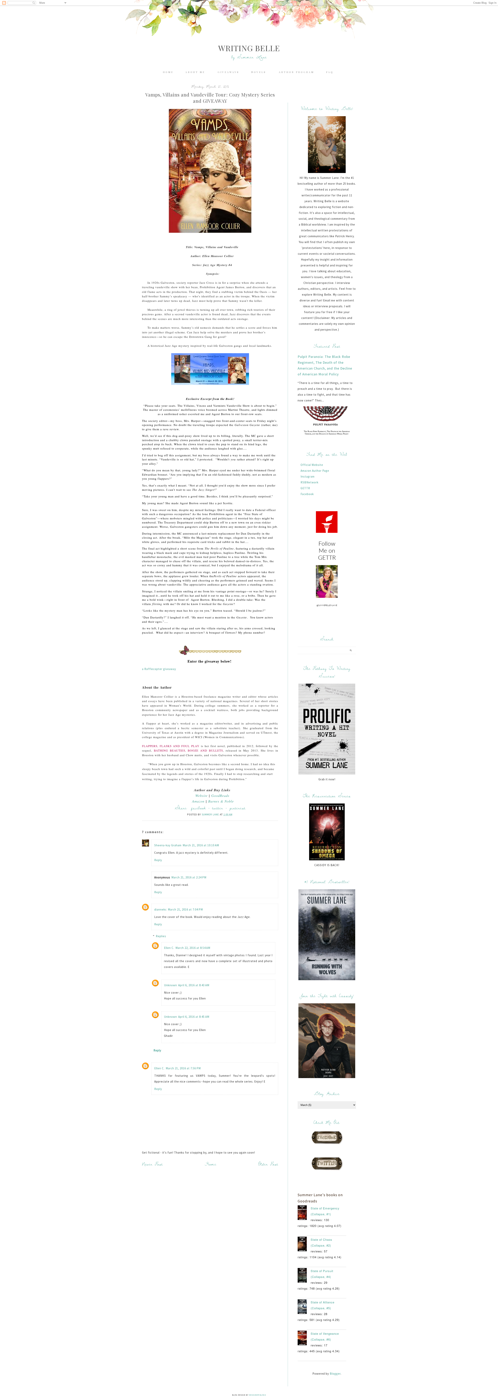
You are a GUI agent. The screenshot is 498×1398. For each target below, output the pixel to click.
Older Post (268, 1164)
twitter (217, 808)
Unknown (170, 985)
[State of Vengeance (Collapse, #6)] (304, 1339)
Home (168, 72)
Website (201, 795)
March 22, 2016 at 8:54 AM (192, 948)
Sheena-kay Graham (167, 845)
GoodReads (220, 795)
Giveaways (228, 72)
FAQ (329, 72)
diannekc (160, 909)
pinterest (237, 808)
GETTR (305, 488)
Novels (259, 72)
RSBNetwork (309, 482)
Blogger (335, 1373)
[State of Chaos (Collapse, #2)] (304, 1245)
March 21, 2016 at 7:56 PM (183, 1068)
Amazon (198, 801)
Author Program (296, 72)
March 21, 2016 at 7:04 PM (185, 909)
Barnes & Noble (221, 801)
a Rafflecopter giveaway (159, 669)
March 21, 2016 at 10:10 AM (201, 845)
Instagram (308, 476)
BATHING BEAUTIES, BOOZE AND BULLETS (188, 750)
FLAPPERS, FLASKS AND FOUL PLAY (170, 746)
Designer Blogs (257, 1395)
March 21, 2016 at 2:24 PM (188, 877)
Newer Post (152, 1164)
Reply (158, 860)
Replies (161, 936)
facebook (198, 808)
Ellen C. (169, 948)
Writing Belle (249, 48)
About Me (196, 72)
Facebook (307, 494)
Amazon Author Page (315, 470)
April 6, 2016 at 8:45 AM (193, 1017)
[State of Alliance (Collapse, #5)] (304, 1307)
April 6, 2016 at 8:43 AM (193, 985)
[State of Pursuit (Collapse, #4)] (304, 1276)
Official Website (312, 465)
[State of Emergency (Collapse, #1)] (304, 1213)
